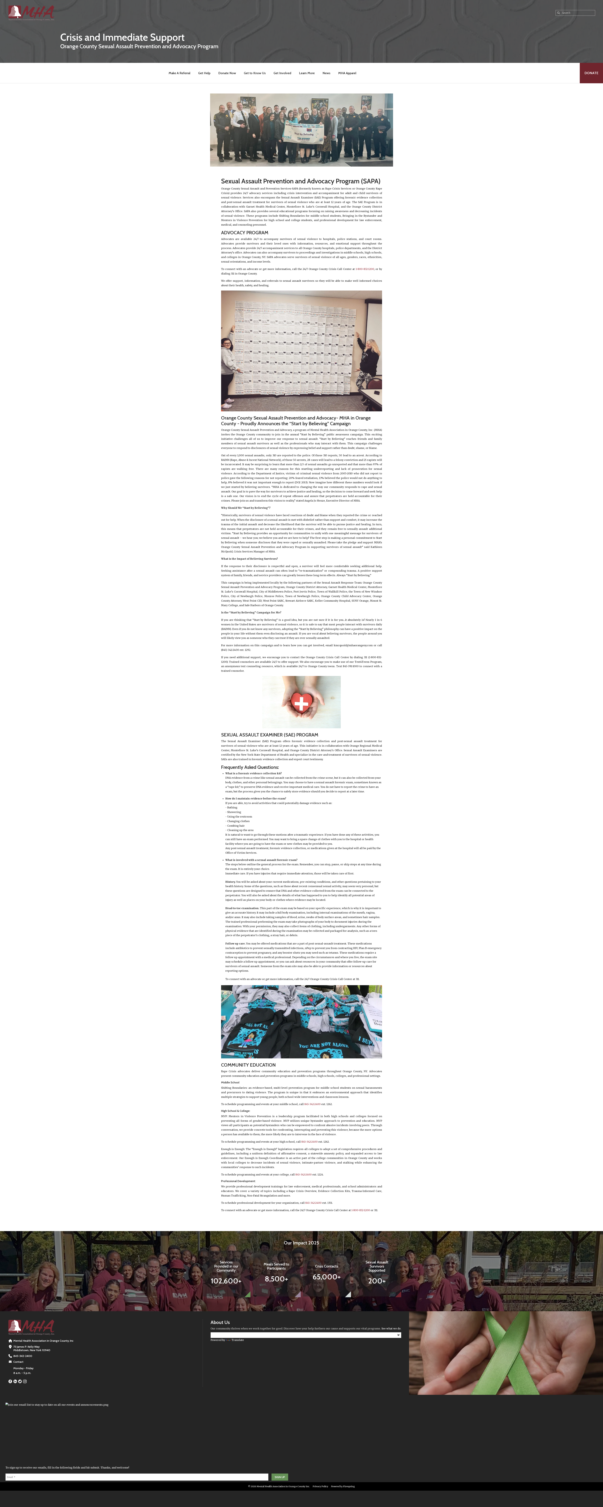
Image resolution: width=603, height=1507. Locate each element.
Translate (237, 1340)
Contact (18, 1362)
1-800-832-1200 (365, 269)
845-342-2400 (312, 1104)
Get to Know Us (255, 73)
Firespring (349, 1486)
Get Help (204, 73)
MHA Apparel (347, 73)
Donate (591, 73)
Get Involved (282, 73)
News (326, 73)
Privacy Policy (320, 1486)
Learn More (307, 73)
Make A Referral (179, 73)
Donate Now (227, 73)
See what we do (391, 1328)
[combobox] (575, 13)
